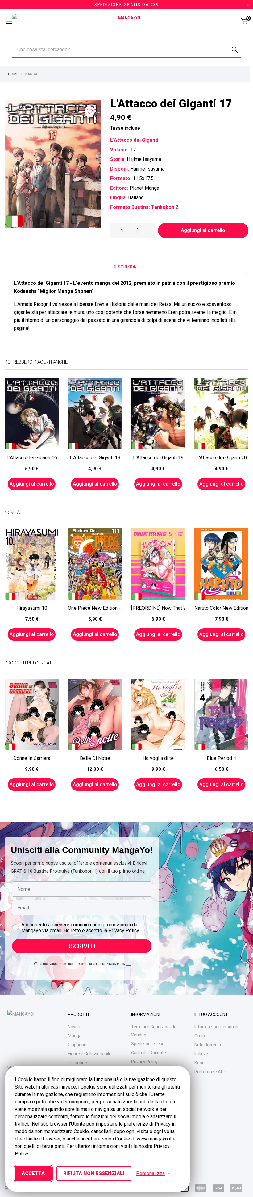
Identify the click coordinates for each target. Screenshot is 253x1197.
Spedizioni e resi (147, 1043)
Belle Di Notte (95, 758)
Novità (74, 1026)
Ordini (200, 1035)
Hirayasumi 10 (31, 608)
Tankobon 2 (164, 207)
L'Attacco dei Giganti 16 (31, 458)
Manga (74, 1035)
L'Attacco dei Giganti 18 (95, 458)
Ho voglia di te (158, 758)
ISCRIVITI (81, 946)
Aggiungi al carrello (203, 230)
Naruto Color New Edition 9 (221, 608)
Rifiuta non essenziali (93, 1173)
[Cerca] (235, 50)
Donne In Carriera (31, 758)
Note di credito (208, 1044)
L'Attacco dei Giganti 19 (158, 458)
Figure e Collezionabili (89, 1053)
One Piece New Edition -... (95, 608)
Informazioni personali (216, 1026)
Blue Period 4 (221, 758)
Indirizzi (201, 1053)
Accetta (33, 1173)
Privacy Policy (144, 1061)
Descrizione (126, 266)
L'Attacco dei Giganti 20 (221, 458)
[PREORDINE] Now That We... (158, 608)
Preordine (77, 1062)
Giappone (77, 1044)
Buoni (199, 1062)
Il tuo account (211, 1014)
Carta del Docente (148, 1052)
